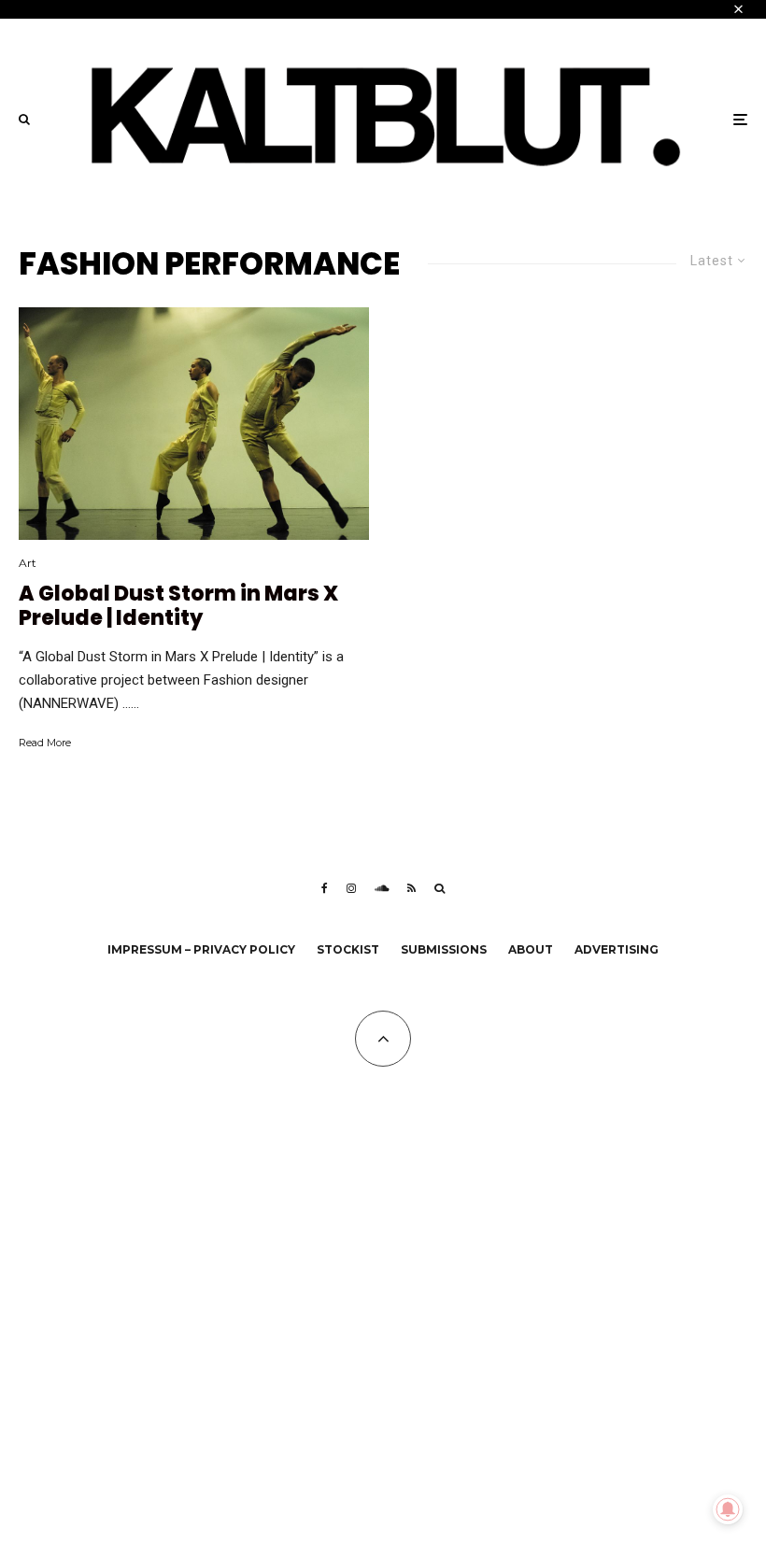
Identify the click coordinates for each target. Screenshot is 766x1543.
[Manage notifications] (728, 1509)
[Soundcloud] (381, 888)
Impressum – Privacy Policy (201, 949)
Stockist (348, 949)
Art (27, 563)
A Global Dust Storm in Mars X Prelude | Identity (178, 606)
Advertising (616, 949)
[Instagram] (351, 888)
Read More (45, 742)
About (530, 949)
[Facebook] (324, 888)
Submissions (444, 949)
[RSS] (411, 888)
